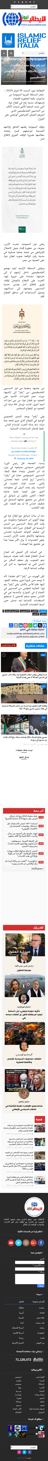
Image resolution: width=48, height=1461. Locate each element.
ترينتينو (18, 1405)
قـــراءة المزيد (7, 645)
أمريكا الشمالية (18, 1328)
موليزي (18, 1381)
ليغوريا (19, 1398)
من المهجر (40, 1343)
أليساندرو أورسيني (24, 1054)
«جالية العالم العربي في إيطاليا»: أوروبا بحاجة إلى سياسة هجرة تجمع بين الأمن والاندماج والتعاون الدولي (19, 1180)
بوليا (19, 1388)
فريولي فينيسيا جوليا (36, 1409)
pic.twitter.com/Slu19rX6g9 (24, 451)
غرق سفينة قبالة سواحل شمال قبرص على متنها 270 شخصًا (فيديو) (21, 817)
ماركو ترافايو (24, 1101)
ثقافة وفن (40, 1318)
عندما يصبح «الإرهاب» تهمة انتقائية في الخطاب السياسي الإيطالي (24, 1107)
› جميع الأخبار (37, 868)
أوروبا (43, 686)
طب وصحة (40, 1323)
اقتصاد (41, 1313)
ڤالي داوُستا (17, 1409)
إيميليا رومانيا (39, 1395)
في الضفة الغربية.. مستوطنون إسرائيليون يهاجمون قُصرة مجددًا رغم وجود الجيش (22, 843)
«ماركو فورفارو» (24, 1006)
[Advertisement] (24, 898)
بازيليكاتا (41, 1384)
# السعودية (25, 611)
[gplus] (26, 2)
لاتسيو (42, 1398)
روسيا (21, 1338)
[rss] (18, 2)
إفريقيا (21, 1318)
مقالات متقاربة (35, 645)
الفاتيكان (18, 1412)
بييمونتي (18, 1384)
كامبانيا (41, 1391)
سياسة (41, 1308)
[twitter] (30, 2)
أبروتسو (18, 1377)
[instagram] (14, 2)
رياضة (42, 1328)
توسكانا (18, 1402)
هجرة (42, 1338)
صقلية (42, 1402)
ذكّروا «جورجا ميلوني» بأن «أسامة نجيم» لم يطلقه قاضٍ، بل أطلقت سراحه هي (24, 1014)
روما (43, 717)
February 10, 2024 (25, 458)
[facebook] (34, 2)
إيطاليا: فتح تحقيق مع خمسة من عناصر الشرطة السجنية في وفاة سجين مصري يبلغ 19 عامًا (24, 707)
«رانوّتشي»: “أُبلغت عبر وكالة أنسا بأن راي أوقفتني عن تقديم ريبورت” (21, 862)
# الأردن (34, 611)
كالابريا (42, 1388)
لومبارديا (18, 1395)
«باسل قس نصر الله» (24, 966)
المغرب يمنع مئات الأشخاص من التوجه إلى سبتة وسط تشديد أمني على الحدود (19, 1154)
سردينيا (18, 1391)
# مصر (35, 614)
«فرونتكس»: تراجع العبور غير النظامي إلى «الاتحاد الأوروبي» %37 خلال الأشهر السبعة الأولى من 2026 (18, 1166)
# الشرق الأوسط (12, 611)
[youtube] (22, 2)
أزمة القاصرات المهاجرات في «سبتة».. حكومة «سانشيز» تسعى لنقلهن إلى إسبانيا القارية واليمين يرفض (18, 1128)
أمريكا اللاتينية (18, 1333)
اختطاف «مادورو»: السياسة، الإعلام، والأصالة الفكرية (24, 1060)
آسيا (22, 1323)
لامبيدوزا (41, 1412)
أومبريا (42, 1381)
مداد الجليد (20, 1458)
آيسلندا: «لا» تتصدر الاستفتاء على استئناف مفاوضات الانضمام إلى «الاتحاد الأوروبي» (22, 826)
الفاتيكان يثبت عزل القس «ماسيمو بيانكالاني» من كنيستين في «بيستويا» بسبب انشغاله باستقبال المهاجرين (20, 1142)
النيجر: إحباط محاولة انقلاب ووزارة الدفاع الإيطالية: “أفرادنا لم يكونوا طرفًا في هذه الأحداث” (22, 853)
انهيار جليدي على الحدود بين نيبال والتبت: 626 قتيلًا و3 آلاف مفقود (22, 834)
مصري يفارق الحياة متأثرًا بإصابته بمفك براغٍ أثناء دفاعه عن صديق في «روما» (25, 739)
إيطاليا (43, 655)
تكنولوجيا (41, 1333)
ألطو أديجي (40, 1377)
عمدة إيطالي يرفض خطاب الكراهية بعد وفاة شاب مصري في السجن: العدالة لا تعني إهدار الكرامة (24, 676)
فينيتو (42, 1405)
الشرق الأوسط (18, 1343)
